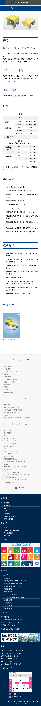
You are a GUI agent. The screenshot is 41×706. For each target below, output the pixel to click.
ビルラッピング (9, 446)
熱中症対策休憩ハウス (11, 477)
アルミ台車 (7, 454)
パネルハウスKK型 (10, 441)
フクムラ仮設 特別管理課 (12, 653)
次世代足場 (7, 366)
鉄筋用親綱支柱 (9, 482)
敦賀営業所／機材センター (13, 586)
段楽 (5, 435)
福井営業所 (8, 608)
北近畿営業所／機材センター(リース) (17, 581)
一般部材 (7, 369)
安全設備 (7, 384)
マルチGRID (8, 433)
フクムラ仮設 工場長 (10, 656)
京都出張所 (8, 589)
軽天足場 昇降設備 (10, 379)
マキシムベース (9, 456)
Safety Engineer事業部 (12, 530)
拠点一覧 (6, 575)
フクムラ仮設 (7, 661)
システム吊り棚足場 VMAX (13, 410)
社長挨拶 (7, 505)
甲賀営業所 (8, 605)
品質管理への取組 (10, 516)
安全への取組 (8, 519)
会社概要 (6, 503)
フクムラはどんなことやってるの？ (15, 622)
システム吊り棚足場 (10, 371)
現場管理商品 (8, 392)
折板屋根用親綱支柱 (10, 459)
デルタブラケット (10, 415)
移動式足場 (7, 377)
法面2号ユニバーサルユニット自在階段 (17, 418)
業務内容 (6, 528)
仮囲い (6, 387)
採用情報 (6, 617)
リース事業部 (8, 533)
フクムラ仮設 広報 (10, 659)
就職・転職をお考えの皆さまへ (13, 619)
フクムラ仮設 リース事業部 (13, 650)
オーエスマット (9, 469)
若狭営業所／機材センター (13, 583)
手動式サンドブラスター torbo (15, 467)
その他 (6, 390)
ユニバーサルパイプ (10, 451)
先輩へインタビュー (9, 625)
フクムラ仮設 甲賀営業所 (12, 664)
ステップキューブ (10, 430)
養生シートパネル (10, 382)
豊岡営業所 (8, 600)
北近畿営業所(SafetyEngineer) (14, 597)
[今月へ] (27, 673)
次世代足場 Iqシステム (11, 405)
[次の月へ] (30, 673)
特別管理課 (8, 592)
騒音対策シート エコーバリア (14, 461)
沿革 (5, 511)
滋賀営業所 (8, 603)
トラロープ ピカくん (11, 472)
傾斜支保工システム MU (12, 412)
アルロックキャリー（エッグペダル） (17, 474)
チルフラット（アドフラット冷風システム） (19, 480)
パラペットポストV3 (11, 443)
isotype (25, 703)
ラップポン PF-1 (9, 448)
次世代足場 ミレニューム (12, 407)
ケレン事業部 (8, 536)
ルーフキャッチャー (10, 438)
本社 (5, 508)
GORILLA (7, 464)
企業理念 (7, 513)
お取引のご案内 (20, 488)
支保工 (6, 374)
